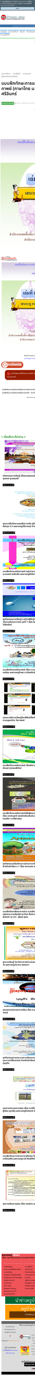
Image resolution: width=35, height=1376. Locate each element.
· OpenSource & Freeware (12, 1277)
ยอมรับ (17, 8)
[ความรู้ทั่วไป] (5, 34)
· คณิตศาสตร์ (28, 1269)
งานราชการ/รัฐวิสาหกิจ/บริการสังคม (16, 75)
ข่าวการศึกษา (5, 73)
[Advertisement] (17, 1230)
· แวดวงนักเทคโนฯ (9, 1294)
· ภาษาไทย (27, 1277)
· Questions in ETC (10, 1291)
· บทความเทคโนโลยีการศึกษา (12, 1269)
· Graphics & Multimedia (12, 1275)
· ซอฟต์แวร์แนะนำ (9, 1280)
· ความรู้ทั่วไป (28, 1266)
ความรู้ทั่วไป (17, 73)
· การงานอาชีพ (29, 1288)
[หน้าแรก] (3, 31)
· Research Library (9, 1288)
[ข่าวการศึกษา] (13, 31)
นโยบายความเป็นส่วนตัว (7, 5)
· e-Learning (7, 1272)
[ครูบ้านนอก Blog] (22, 31)
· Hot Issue (7, 1286)
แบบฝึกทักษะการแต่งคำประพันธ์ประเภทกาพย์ (15, 393)
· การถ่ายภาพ (7, 1283)
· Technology (7, 1266)
